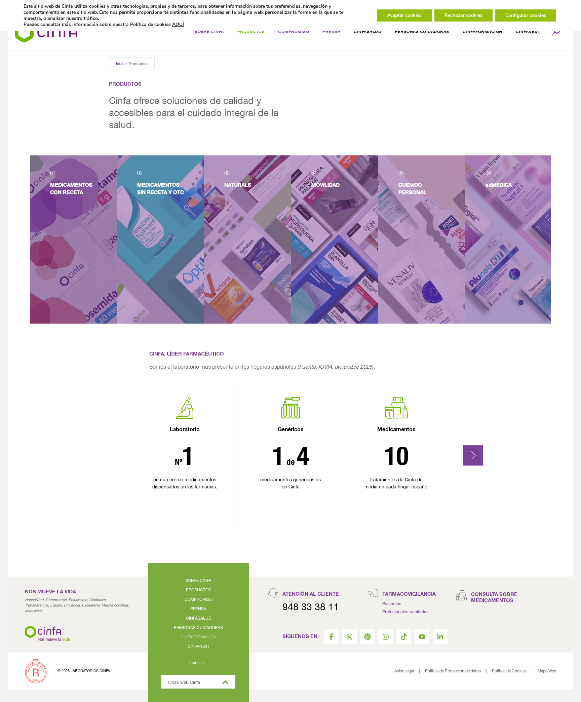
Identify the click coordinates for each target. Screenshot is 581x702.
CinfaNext (528, 32)
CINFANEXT (198, 647)
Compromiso (293, 32)
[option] (73, 239)
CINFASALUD (367, 32)
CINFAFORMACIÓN (482, 32)
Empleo (196, 663)
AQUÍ (178, 24)
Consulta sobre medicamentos (494, 597)
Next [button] (473, 455)
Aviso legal (404, 671)
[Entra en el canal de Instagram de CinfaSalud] (385, 636)
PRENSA (331, 32)
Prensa (198, 609)
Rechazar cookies (463, 15)
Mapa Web (547, 671)
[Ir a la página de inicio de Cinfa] (46, 32)
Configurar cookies (525, 15)
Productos (251, 32)
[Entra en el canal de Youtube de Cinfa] (422, 636)
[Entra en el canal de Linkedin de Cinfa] (440, 636)
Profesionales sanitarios (405, 612)
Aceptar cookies (404, 15)
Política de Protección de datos (453, 671)
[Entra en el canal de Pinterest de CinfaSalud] (367, 636)
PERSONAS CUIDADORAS (198, 628)
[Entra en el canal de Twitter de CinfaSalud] (349, 636)
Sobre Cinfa (209, 32)
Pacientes (391, 604)
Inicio (120, 64)
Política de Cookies (509, 671)
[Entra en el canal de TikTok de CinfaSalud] (403, 636)
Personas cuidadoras (422, 32)
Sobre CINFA (198, 581)
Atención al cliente (310, 594)
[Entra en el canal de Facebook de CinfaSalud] (331, 636)
